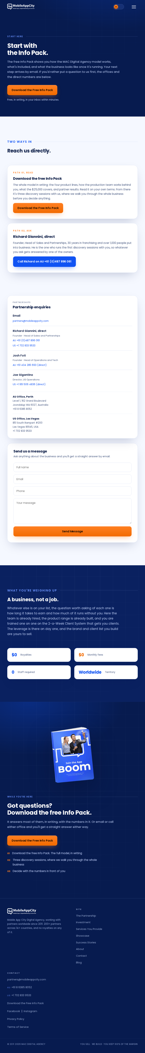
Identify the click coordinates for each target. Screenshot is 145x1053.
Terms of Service (18, 1027)
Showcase (82, 936)
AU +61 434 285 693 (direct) (30, 365)
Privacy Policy (15, 1019)
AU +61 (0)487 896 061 (26, 340)
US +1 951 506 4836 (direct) (29, 384)
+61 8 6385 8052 (22, 409)
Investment (83, 922)
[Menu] (134, 7)
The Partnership (86, 916)
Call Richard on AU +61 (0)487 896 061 (44, 261)
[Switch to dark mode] (118, 6)
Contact (81, 956)
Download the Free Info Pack (32, 90)
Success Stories (86, 942)
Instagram (30, 1011)
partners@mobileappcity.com (31, 321)
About (80, 949)
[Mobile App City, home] (20, 7)
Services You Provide (89, 929)
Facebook (13, 1011)
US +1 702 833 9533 (24, 345)
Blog (79, 962)
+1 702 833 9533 (22, 431)
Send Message (72, 531)
